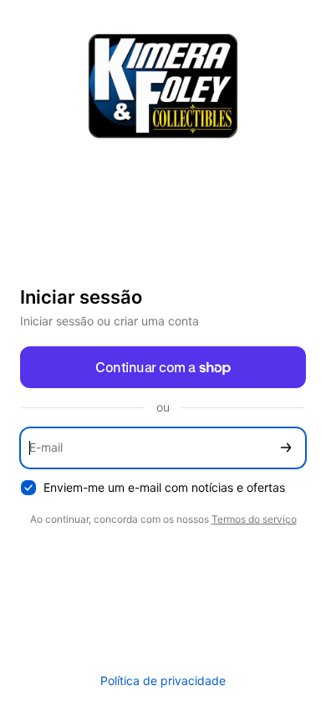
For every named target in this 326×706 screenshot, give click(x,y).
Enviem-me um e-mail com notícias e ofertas (164, 487)
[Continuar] (286, 448)
